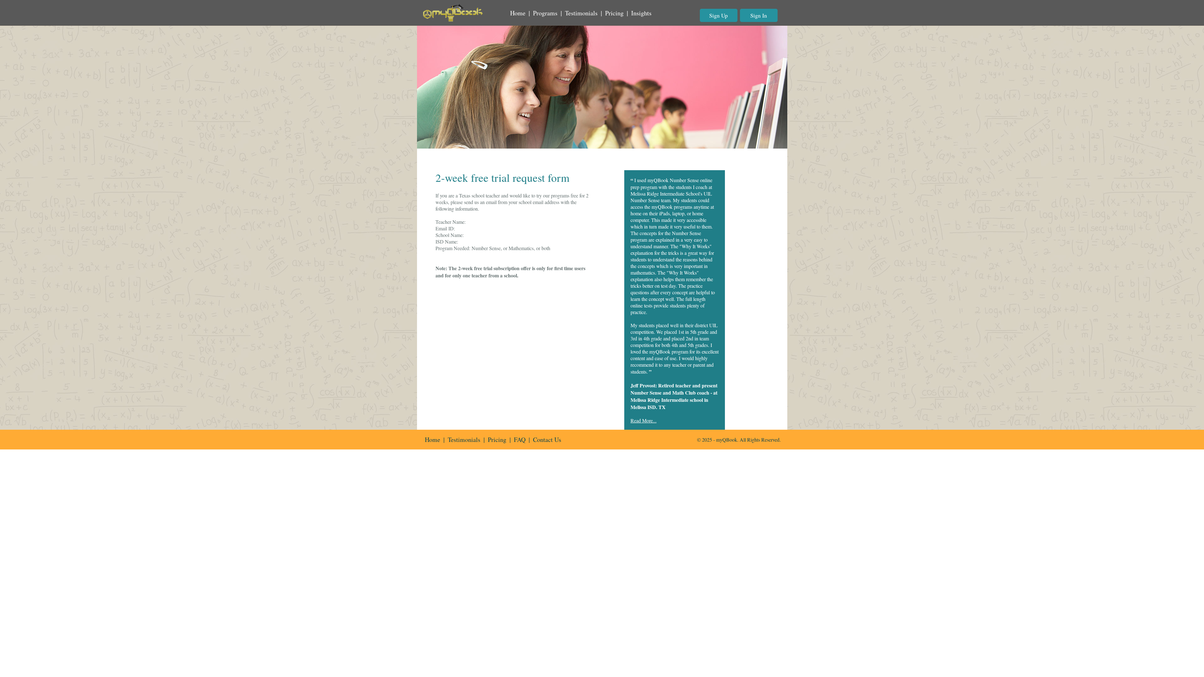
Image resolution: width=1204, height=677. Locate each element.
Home (517, 13)
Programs (545, 13)
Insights (641, 13)
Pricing (614, 13)
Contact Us (547, 439)
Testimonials (581, 13)
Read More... (644, 420)
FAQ (519, 439)
